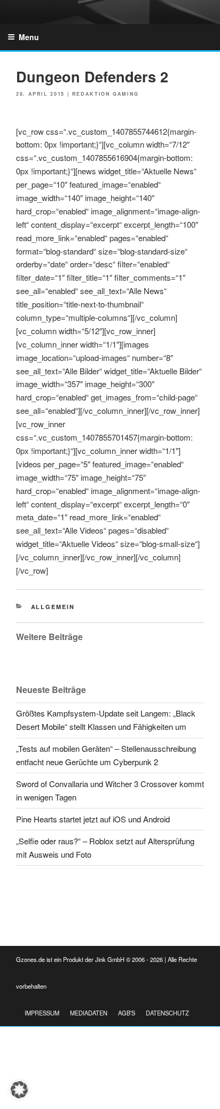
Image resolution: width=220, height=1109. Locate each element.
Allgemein (53, 607)
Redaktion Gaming (105, 93)
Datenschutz (167, 1012)
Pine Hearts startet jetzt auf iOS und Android (93, 819)
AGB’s (126, 1012)
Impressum (42, 1012)
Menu (29, 37)
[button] (19, 1090)
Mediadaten (88, 1012)
